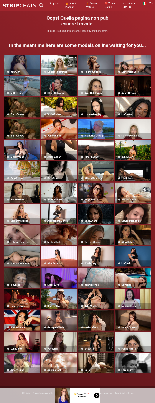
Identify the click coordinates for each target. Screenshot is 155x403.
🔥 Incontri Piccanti (71, 5)
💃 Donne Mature (91, 5)
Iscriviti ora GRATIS (129, 5)
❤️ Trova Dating (110, 5)
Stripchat (54, 3)
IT (148, 3)
